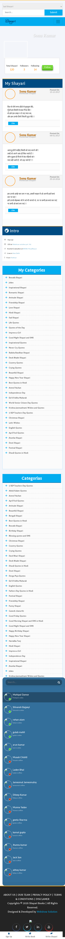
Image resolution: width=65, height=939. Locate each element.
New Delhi (16, 253)
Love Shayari (14, 308)
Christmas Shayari (16, 418)
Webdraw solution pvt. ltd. (22, 244)
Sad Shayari (30, 93)
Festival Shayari (15, 448)
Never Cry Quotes (17, 348)
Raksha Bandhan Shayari (19, 353)
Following (35, 68)
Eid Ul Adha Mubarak (18, 398)
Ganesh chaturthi (16, 611)
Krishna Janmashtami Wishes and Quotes (26, 408)
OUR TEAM (24, 894)
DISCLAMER (42, 899)
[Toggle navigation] (58, 21)
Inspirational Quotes (18, 343)
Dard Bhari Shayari (17, 556)
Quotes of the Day (17, 328)
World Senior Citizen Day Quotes (23, 403)
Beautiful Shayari (16, 373)
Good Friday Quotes (17, 616)
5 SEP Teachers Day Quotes (21, 413)
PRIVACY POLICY (41, 894)
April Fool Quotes (16, 433)
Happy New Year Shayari (19, 378)
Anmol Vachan (15, 388)
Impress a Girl (15, 333)
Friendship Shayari (17, 303)
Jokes (11, 283)
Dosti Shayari (14, 443)
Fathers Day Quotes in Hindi (21, 591)
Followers (24, 68)
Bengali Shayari (15, 516)
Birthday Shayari (16, 531)
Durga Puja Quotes (17, 576)
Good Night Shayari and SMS (21, 338)
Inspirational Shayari (17, 288)
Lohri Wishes (14, 423)
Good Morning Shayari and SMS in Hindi (26, 621)
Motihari (14, 258)
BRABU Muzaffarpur (30, 249)
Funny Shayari (15, 606)
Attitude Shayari (16, 298)
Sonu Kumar (27, 91)
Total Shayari (12, 68)
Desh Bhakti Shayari (17, 358)
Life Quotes (14, 323)
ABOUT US (9, 894)
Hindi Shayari (14, 313)
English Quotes (15, 428)
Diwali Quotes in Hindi (18, 453)
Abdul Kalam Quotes (18, 491)
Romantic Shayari (16, 293)
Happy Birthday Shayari (19, 631)
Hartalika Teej (15, 641)
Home (22, 93)
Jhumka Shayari (15, 438)
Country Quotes (16, 363)
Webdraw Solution (47, 911)
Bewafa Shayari (15, 278)
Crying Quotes (15, 368)
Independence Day (17, 393)
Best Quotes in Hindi (18, 383)
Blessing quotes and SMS (19, 536)
